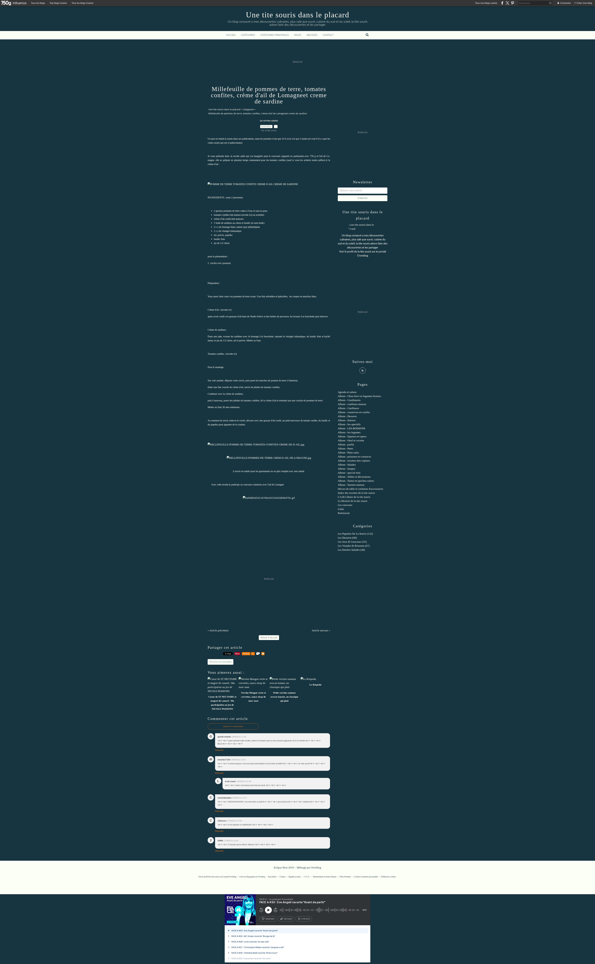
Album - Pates (345, 448)
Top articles (272, 877)
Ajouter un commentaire (233, 726)
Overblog (316, 867)
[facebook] (502, 3)
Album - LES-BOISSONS (351, 428)
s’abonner (269, 919)
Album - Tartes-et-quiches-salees (356, 480)
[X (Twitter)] (507, 3)
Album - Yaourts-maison (351, 484)
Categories (248, 109)
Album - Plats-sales (348, 452)
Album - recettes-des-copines (354, 460)
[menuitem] (231, 35)
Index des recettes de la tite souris (356, 492)
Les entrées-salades (269, 121)
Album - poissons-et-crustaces (354, 456)
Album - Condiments (349, 400)
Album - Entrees (347, 420)
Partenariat (344, 513)
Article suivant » (321, 630)
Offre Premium (345, 877)
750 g (313, 156)
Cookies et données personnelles (366, 877)
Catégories (248, 35)
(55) (352, 541)
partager (288, 919)
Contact (328, 35)
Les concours (345, 505)
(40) (351, 549)
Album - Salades (347, 464)
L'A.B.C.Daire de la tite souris (354, 496)
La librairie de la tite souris (352, 501)
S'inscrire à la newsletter (220, 662)
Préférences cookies (388, 877)
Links (341, 509)
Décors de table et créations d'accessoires (360, 488)
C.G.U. (307, 877)
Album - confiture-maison (352, 404)
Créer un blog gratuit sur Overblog (252, 877)
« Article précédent (218, 630)
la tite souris (364, 251)
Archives (311, 35)
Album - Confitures (348, 408)
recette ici (246, 215)
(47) (354, 545)
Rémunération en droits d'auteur (324, 877)
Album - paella (346, 444)
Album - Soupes (346, 468)
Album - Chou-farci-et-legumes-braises (359, 396)
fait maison (237, 219)
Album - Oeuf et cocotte (351, 440)
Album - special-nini (349, 472)
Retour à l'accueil (269, 637)
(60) (347, 537)
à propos (306, 919)
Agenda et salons (347, 392)
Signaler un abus (295, 877)
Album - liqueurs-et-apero (352, 436)
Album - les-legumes (349, 432)
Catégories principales (274, 35)
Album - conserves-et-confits (354, 412)
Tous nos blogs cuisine (486, 3)
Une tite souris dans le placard (297, 14)
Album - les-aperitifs (349, 424)
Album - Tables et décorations (354, 476)
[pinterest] (512, 3)
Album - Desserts (347, 416)
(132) (355, 533)
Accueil (231, 35)
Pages (297, 35)
